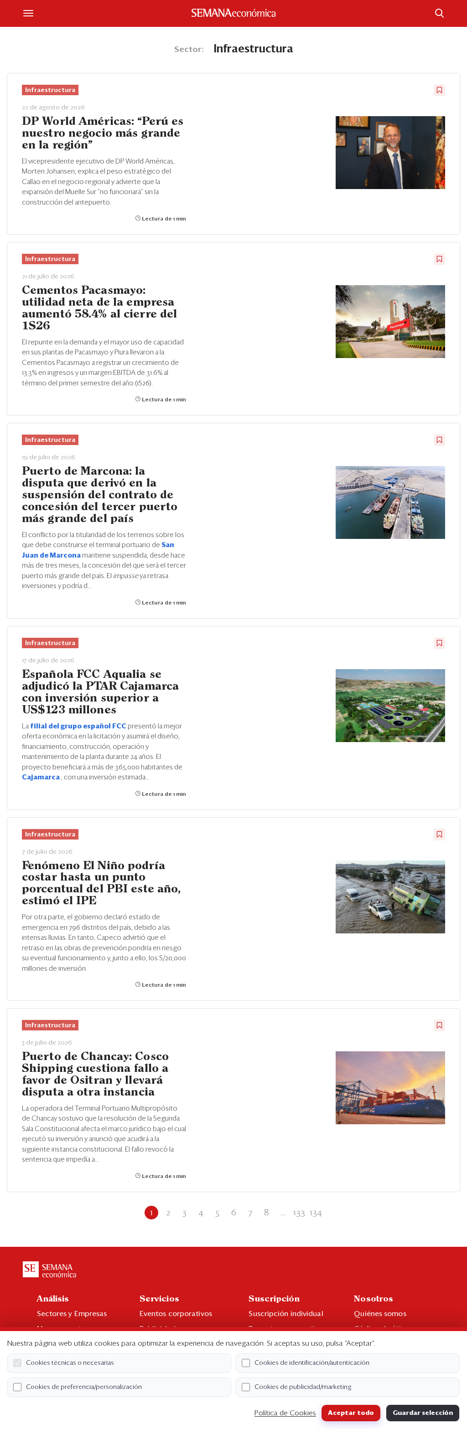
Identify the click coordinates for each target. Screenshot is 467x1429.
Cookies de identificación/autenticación (311, 1363)
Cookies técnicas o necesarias (70, 1363)
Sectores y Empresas (72, 1313)
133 (299, 1212)
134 (316, 1212)
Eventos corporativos (176, 1313)
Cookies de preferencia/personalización (84, 1387)
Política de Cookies (285, 1413)
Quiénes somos (380, 1313)
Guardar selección (423, 1413)
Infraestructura (50, 90)
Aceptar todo (351, 1413)
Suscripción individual (286, 1313)
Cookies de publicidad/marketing (303, 1387)
